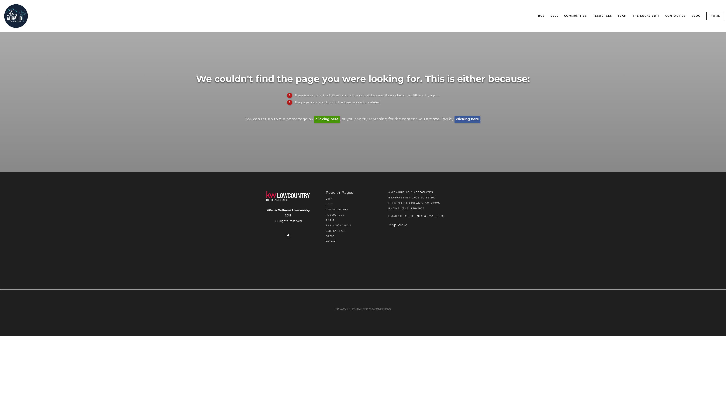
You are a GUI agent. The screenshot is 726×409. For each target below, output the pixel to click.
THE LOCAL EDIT (646, 16)
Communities (575, 16)
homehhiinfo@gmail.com (422, 216)
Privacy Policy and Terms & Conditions (363, 309)
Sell (554, 16)
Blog (696, 16)
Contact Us (675, 16)
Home (715, 16)
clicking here (327, 119)
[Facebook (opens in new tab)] (288, 236)
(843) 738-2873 (413, 209)
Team (622, 16)
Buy (541, 16)
